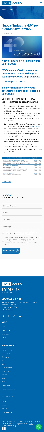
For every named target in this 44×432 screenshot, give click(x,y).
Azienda (4, 327)
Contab (4, 375)
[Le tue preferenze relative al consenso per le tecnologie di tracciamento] (4, 428)
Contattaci (6, 181)
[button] (39, 427)
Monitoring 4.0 (7, 350)
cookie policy (29, 234)
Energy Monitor (7, 385)
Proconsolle (6, 353)
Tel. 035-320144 (7, 310)
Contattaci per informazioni (14, 81)
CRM (3, 378)
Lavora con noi (7, 412)
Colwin (4, 382)
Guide (4, 401)
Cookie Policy (11, 426)
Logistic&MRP (7, 368)
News (11, 10)
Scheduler (5, 357)
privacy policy (20, 234)
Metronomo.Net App (9, 389)
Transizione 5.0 (7, 330)
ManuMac (5, 371)
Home (4, 10)
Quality (4, 364)
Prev (3, 361)
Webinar (4, 408)
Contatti (4, 337)
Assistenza (5, 334)
